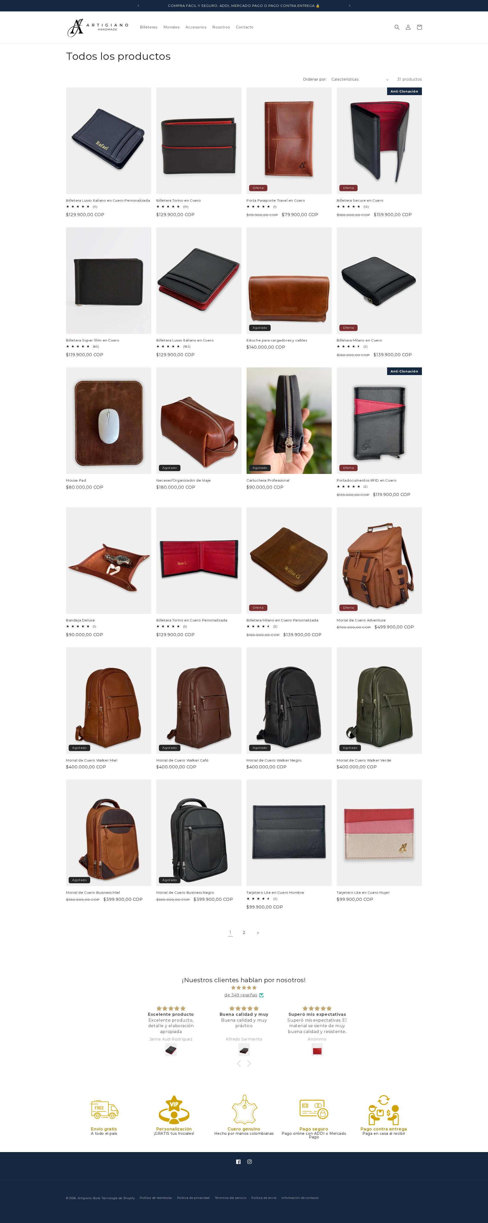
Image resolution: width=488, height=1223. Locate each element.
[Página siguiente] (257, 932)
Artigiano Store (89, 1198)
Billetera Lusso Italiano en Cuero (185, 340)
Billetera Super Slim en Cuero (92, 340)
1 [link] (230, 932)
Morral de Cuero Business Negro (185, 892)
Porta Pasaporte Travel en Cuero (276, 200)
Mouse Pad (76, 480)
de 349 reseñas (240, 995)
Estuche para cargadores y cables (277, 340)
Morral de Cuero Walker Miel (91, 760)
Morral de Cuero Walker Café (182, 760)
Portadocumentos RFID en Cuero (366, 480)
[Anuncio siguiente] (349, 5)
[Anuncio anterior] (138, 5)
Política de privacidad (193, 1198)
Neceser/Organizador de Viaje (183, 480)
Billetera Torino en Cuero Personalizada (191, 620)
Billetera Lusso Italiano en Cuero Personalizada (108, 200)
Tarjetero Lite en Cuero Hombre (275, 892)
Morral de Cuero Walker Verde (364, 760)
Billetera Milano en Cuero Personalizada (282, 620)
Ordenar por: (314, 79)
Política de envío (264, 1198)
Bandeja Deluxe (80, 620)
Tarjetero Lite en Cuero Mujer (363, 892)
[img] (244, 988)
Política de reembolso (156, 1198)
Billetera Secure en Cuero (360, 200)
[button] (397, 27)
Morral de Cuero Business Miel (93, 892)
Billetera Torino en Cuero (178, 200)
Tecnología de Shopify (118, 1198)
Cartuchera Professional (268, 480)
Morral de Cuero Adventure (361, 620)
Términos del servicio (231, 1198)
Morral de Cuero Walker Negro (274, 760)
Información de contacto (300, 1198)
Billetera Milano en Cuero (359, 340)
